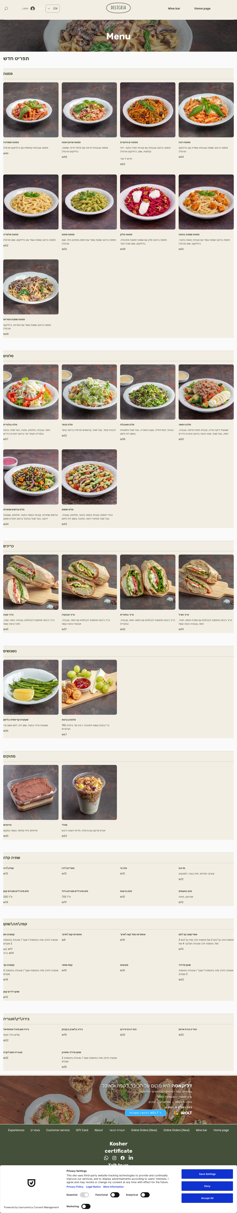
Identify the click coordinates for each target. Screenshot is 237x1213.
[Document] (6, 8)
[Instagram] (114, 1158)
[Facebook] (122, 1158)
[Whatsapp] (106, 1158)
